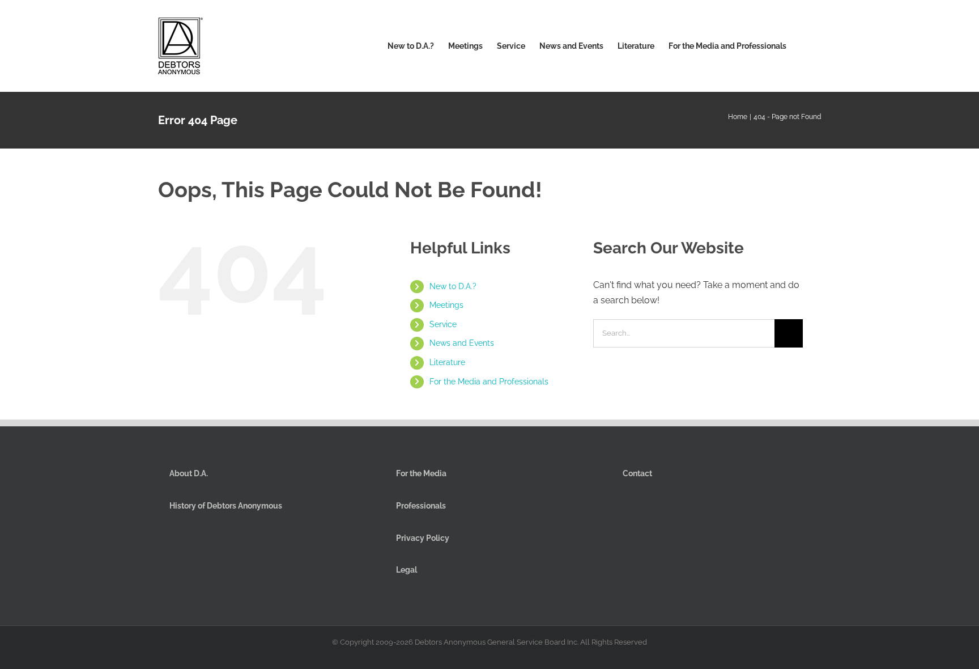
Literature (447, 362)
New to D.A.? (452, 286)
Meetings (446, 305)
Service (443, 324)
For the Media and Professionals (488, 381)
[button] (804, 46)
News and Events (461, 343)
